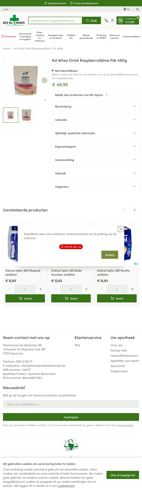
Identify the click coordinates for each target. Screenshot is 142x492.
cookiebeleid (66, 485)
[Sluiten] (120, 229)
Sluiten (109, 255)
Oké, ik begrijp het (122, 475)
